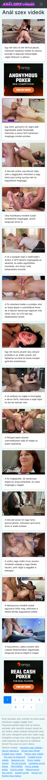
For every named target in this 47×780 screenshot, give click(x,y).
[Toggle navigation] (41, 4)
